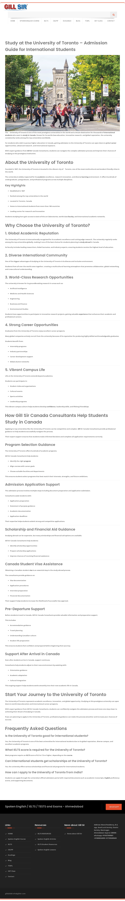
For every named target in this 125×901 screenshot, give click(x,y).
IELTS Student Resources (47, 844)
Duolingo (11, 855)
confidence (51, 406)
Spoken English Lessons (47, 850)
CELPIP (10, 850)
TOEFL (10, 866)
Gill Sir (29, 151)
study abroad (85, 242)
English (107, 778)
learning (85, 177)
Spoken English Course (17, 839)
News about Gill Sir (74, 834)
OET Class (11, 871)
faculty (71, 216)
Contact (11, 876)
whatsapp (114, 807)
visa (30, 570)
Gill (79, 429)
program (27, 461)
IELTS (28, 755)
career (113, 143)
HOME (10, 834)
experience (83, 314)
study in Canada (29, 135)
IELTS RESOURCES (44, 834)
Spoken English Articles (47, 839)
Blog (9, 860)
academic (41, 177)
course (69, 755)
